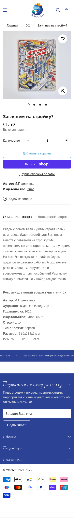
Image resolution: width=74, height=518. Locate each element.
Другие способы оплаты (37, 174)
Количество (11, 140)
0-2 (28, 25)
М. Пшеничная (24, 184)
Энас (30, 189)
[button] (66, 10)
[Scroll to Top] (67, 497)
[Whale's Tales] (37, 10)
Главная (12, 25)
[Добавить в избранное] (62, 38)
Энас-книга (35, 317)
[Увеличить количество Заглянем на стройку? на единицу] (66, 140)
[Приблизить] (62, 90)
